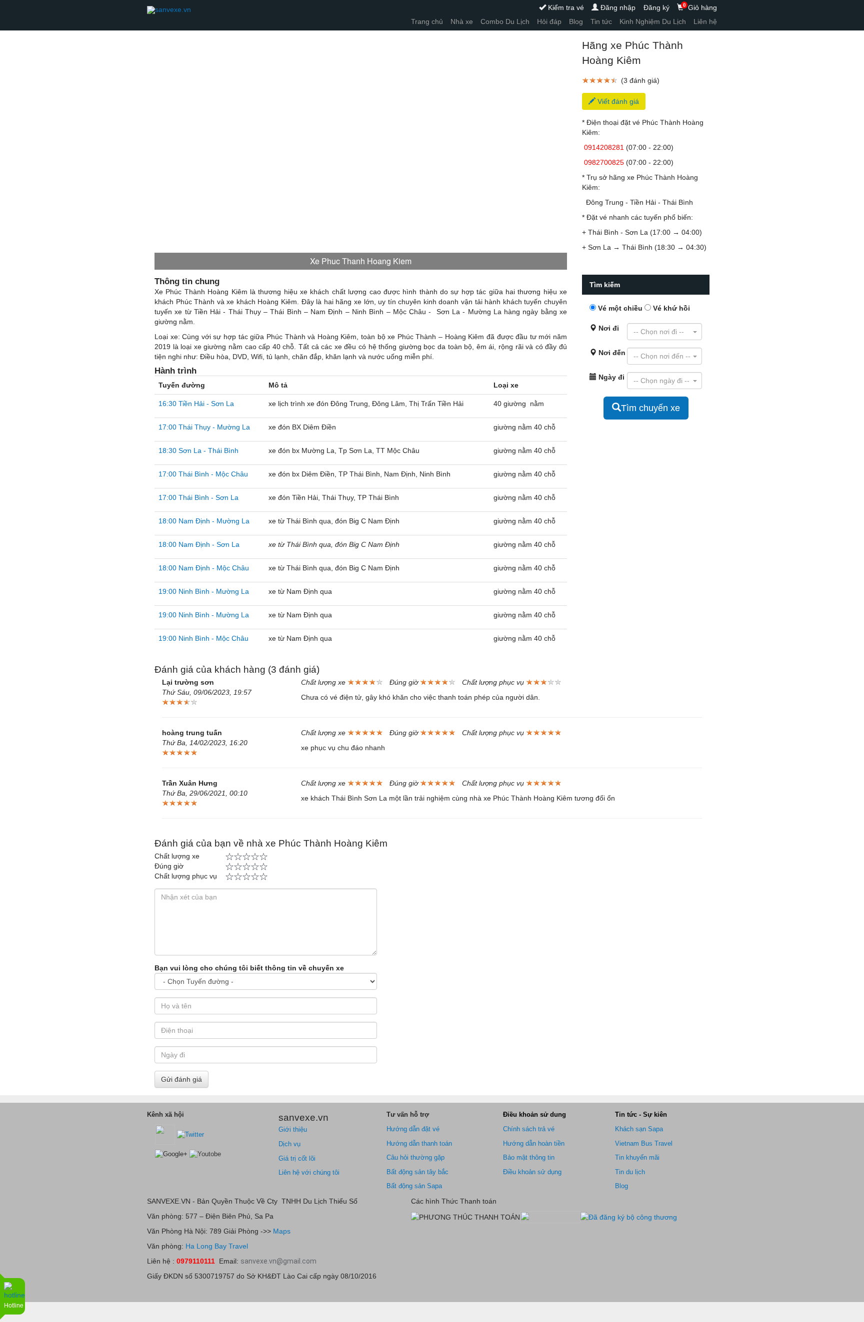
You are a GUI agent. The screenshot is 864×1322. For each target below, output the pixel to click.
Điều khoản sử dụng (532, 1172)
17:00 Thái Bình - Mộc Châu (203, 474)
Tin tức (601, 21)
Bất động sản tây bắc (417, 1172)
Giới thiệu (292, 1129)
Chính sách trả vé (528, 1129)
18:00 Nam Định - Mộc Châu (203, 568)
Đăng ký (657, 7)
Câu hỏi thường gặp (415, 1157)
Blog (576, 21)
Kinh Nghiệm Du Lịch (653, 21)
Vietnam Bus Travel (643, 1143)
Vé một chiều (619, 308)
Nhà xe (461, 21)
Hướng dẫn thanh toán (419, 1143)
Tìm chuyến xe (650, 408)
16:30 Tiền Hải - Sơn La (196, 404)
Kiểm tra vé (565, 7)
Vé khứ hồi (670, 308)
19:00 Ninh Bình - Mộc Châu (203, 638)
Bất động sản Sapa (414, 1186)
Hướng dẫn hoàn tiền (533, 1143)
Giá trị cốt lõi (297, 1158)
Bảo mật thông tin (528, 1157)
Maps (280, 1231)
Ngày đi (604, 377)
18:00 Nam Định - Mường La (204, 521)
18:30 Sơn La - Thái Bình (198, 450)
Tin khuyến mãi (637, 1157)
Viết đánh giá (617, 101)
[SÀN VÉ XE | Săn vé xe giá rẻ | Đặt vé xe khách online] (169, 10)
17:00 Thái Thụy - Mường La (204, 427)
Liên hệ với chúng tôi (309, 1172)
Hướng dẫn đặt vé (413, 1129)
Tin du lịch (630, 1172)
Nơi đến (604, 353)
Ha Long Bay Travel (217, 1246)
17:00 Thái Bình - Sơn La (198, 497)
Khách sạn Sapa (639, 1129)
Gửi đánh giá (181, 1079)
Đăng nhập (617, 7)
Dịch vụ (289, 1144)
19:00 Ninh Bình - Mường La (203, 591)
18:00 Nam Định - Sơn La (199, 544)
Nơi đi (604, 328)
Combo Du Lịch (505, 21)
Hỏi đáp (549, 21)
